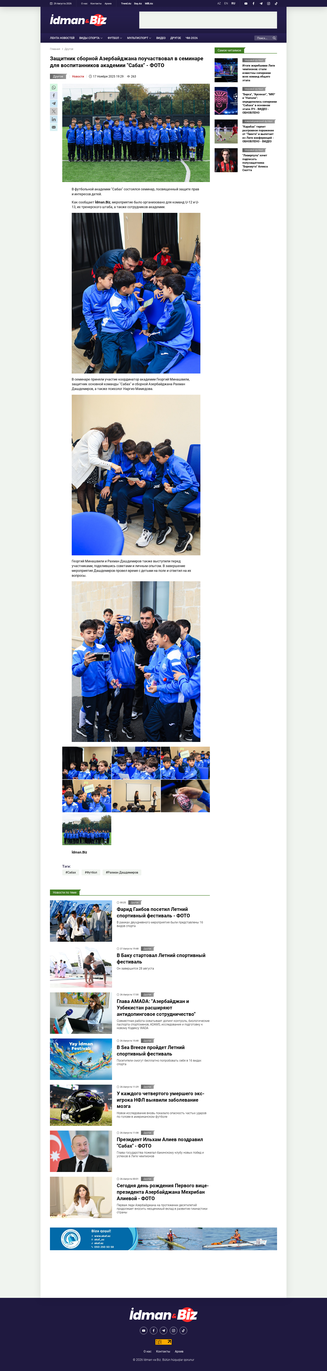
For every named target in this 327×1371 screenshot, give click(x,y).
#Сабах (70, 872)
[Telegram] (261, 3)
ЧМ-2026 (192, 38)
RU (233, 3)
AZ (219, 3)
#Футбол (91, 872)
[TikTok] (276, 3)
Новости (78, 76)
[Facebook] (253, 3)
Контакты (96, 3)
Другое (175, 38)
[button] (54, 87)
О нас (84, 3)
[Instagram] (268, 3)
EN (226, 3)
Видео (161, 38)
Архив (108, 3)
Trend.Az (126, 3)
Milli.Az (149, 3)
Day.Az (138, 3)
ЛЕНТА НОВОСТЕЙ (62, 38)
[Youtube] (246, 3)
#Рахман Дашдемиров (122, 872)
